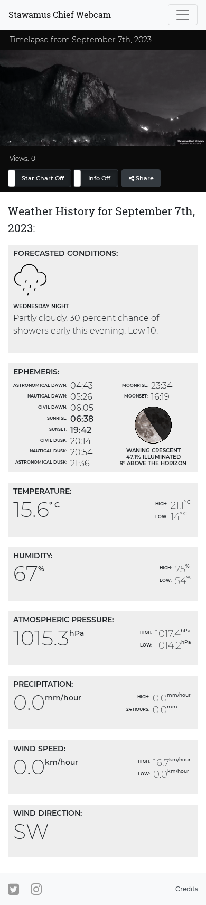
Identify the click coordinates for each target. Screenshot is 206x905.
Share (144, 178)
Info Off (99, 178)
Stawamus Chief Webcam (59, 14)
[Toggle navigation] (183, 14)
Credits (186, 889)
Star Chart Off (43, 178)
